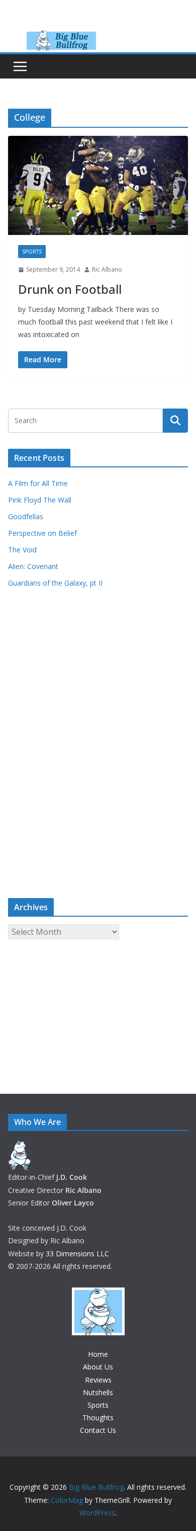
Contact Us (98, 1430)
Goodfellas (25, 516)
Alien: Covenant (33, 566)
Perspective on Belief (42, 533)
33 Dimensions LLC (77, 1253)
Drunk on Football (70, 289)
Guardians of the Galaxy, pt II (55, 583)
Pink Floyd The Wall (39, 500)
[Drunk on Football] (98, 185)
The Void (22, 549)
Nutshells (98, 1392)
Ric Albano (107, 269)
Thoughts (98, 1417)
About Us (98, 1367)
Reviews (98, 1380)
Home (98, 1354)
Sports (32, 251)
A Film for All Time (38, 483)
